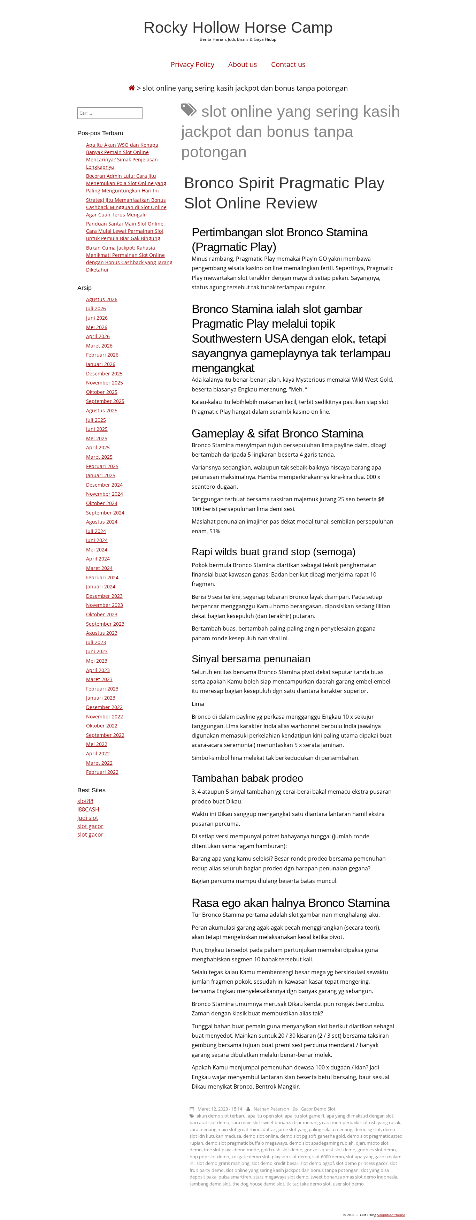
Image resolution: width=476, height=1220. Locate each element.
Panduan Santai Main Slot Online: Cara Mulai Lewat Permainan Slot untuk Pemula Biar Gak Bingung (125, 231)
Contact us (288, 64)
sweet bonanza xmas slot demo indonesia (353, 1177)
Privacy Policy (192, 64)
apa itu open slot (265, 1116)
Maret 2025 (99, 456)
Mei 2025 (96, 438)
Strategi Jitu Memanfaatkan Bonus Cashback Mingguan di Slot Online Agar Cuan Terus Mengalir (126, 207)
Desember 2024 (104, 484)
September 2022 (105, 735)
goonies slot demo (377, 1149)
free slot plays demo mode (231, 1149)
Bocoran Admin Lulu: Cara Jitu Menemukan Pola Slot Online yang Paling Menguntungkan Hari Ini (126, 183)
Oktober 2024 (101, 503)
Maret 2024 (99, 568)
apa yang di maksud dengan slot (360, 1116)
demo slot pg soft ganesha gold (312, 1136)
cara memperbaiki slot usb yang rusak (361, 1122)
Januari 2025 (100, 475)
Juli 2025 (96, 420)
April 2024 (98, 558)
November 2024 (104, 493)
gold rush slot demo (281, 1149)
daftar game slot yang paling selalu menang (307, 1129)
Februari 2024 (102, 577)
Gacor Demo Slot (318, 1109)
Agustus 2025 (101, 410)
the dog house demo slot (258, 1184)
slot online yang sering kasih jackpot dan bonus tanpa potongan (292, 1170)
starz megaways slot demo (280, 1177)
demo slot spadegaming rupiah (321, 1143)
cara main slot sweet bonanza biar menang (275, 1122)
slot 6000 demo (328, 1156)
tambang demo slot (210, 1184)
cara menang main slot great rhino (225, 1129)
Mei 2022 (96, 744)
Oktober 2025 (101, 392)
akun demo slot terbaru (221, 1116)
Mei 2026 (96, 327)
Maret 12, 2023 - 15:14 (220, 1109)
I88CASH (88, 809)
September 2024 (105, 512)
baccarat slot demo (209, 1122)
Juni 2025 (97, 429)
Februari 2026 (102, 354)
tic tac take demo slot (308, 1184)
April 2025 (98, 447)
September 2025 (105, 401)
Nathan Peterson (271, 1109)
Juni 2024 (97, 540)
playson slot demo (291, 1156)
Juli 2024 (96, 531)
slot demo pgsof (317, 1163)
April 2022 (98, 753)
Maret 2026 (99, 345)
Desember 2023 (104, 596)
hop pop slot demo (209, 1156)
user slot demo (348, 1184)
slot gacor (90, 826)
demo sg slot (367, 1129)
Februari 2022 (102, 772)
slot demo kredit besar (275, 1163)
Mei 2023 (96, 660)
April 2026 (98, 336)
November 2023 (104, 605)
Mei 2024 (96, 549)
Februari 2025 (102, 466)
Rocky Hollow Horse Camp (238, 27)
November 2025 (104, 382)
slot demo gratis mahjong (223, 1163)
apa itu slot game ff (304, 1116)
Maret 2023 (99, 679)
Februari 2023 (102, 688)
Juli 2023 (96, 642)
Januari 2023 (100, 697)
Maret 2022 (99, 763)
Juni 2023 (97, 651)
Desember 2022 (104, 707)
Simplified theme (391, 1214)
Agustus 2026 (101, 299)
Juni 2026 (97, 317)
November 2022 (104, 716)
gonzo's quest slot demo (330, 1149)
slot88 (85, 801)
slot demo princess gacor (361, 1163)
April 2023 (98, 670)
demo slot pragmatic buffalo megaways (246, 1143)
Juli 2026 (96, 308)
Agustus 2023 (101, 633)
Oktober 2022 (101, 725)
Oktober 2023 (101, 614)
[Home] (131, 88)
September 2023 (105, 623)
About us (242, 64)
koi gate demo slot (250, 1156)
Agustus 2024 (101, 521)
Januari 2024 (100, 586)
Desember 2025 (104, 373)
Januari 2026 (100, 364)
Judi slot (87, 818)
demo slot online (260, 1136)
